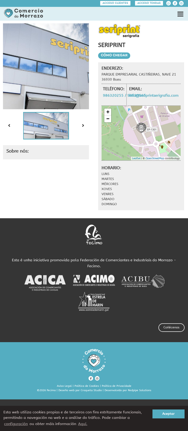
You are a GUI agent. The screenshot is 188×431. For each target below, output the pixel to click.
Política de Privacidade (116, 385)
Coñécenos (171, 327)
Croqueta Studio (91, 390)
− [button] (107, 119)
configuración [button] (16, 424)
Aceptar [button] (168, 414)
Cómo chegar (114, 55)
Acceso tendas (149, 3)
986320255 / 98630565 (124, 95)
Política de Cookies (87, 385)
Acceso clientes (115, 3)
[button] (46, 125)
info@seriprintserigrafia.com (154, 95)
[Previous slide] (9, 126)
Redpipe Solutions (139, 390)
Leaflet (136, 158)
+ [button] (107, 112)
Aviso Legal (64, 385)
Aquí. (82, 424)
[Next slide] (83, 126)
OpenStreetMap (155, 158)
